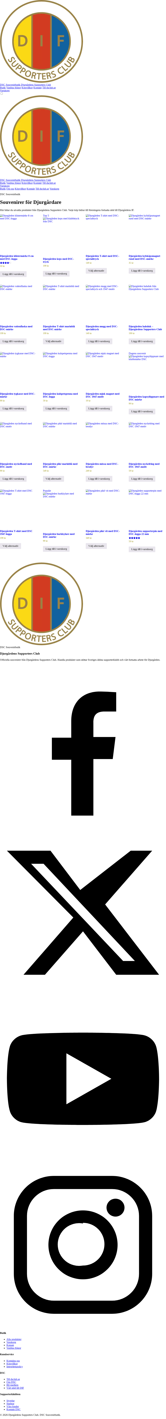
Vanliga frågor (13, 87)
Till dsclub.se (49, 87)
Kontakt (37, 87)
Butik (3, 87)
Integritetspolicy (14, 1366)
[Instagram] (83, 1326)
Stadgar (10, 1403)
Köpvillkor (27, 87)
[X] (83, 994)
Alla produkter (13, 1339)
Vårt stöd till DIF (15, 1388)
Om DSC (11, 1382)
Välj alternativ (96, 270)
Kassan (10, 1345)
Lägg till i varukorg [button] (13, 274)
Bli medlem (12, 1385)
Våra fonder (12, 1406)
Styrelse (10, 1400)
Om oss (10, 188)
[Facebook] (83, 828)
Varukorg (5, 90)
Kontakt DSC (13, 1409)
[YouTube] (83, 1160)
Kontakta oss (13, 1360)
